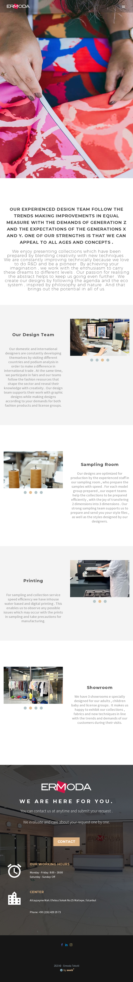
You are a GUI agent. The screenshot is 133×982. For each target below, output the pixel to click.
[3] (102, 360)
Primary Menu (123, 6)
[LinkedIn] (66, 944)
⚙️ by (66, 970)
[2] (97, 360)
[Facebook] (62, 944)
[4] (107, 360)
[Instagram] (71, 944)
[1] (91, 360)
